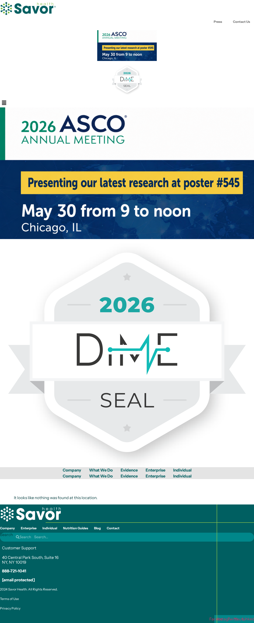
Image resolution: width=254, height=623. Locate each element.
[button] (4, 103)
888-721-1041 (14, 571)
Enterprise (155, 470)
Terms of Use (9, 599)
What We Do (101, 470)
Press (218, 22)
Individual (182, 470)
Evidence (129, 470)
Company (72, 470)
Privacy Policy (10, 608)
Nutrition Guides (75, 528)
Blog (97, 528)
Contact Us (241, 22)
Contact (113, 528)
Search (6, 535)
